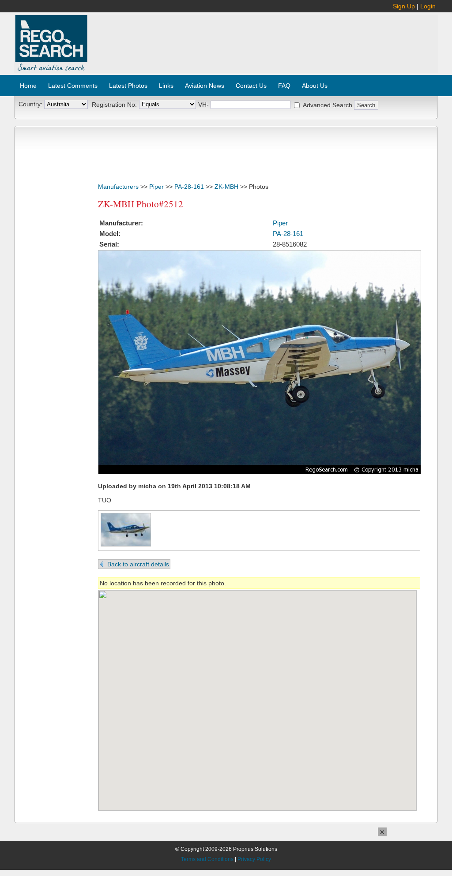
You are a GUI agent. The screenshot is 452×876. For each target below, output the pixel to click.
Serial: (109, 244)
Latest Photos (128, 85)
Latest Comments (73, 85)
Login (428, 6)
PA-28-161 (189, 186)
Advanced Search (327, 105)
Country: (30, 104)
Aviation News (204, 85)
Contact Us (251, 85)
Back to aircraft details (138, 564)
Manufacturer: (121, 223)
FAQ (284, 85)
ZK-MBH (226, 186)
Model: (110, 233)
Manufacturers (118, 186)
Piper (156, 186)
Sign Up (404, 6)
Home (28, 85)
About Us (315, 85)
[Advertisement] (263, 39)
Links (166, 85)
